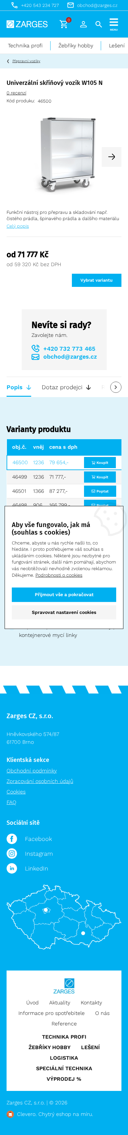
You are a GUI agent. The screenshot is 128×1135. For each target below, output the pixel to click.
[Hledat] (98, 24)
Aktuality (59, 1002)
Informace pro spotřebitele (51, 1013)
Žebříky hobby (75, 45)
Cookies (16, 792)
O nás (102, 1013)
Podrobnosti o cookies (58, 574)
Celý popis (18, 226)
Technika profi (25, 45)
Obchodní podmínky (32, 771)
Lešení (90, 1047)
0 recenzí (16, 92)
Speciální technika (64, 1068)
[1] (64, 156)
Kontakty (91, 1002)
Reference (64, 1024)
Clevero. (27, 1114)
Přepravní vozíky (26, 61)
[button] (111, 157)
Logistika (64, 1058)
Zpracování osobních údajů (40, 781)
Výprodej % (64, 1079)
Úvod (32, 1002)
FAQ (11, 802)
